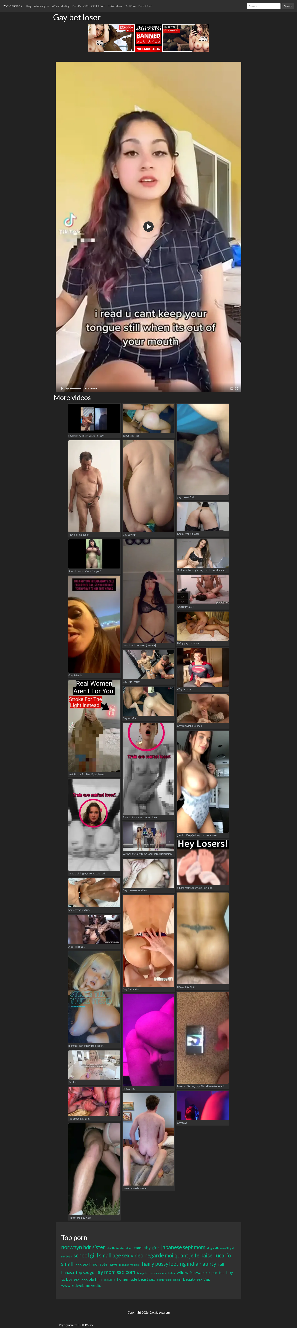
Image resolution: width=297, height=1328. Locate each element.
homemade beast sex (136, 1279)
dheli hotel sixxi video (119, 1248)
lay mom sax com (115, 1271)
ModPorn (130, 6)
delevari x (109, 1279)
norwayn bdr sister (83, 1247)
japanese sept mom (183, 1247)
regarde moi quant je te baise (178, 1255)
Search (288, 6)
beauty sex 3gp (196, 1279)
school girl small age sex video (108, 1255)
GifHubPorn (98, 6)
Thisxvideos (115, 6)
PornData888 (80, 6)
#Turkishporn (42, 6)
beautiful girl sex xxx (169, 1279)
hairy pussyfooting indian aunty (179, 1263)
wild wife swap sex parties (200, 1272)
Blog (28, 6)
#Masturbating (61, 6)
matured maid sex (129, 1264)
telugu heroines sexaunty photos (156, 1272)
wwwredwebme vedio (81, 1285)
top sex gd (85, 1272)
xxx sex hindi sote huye (96, 1264)
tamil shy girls (146, 1247)
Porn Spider (145, 6)
